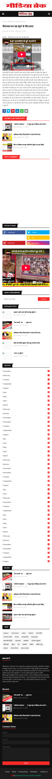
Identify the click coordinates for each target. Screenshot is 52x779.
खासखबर (26, 641)
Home (4, 22)
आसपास (31, 633)
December (26, 371)
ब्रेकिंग (31, 644)
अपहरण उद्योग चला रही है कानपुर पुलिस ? (25, 312)
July (26, 439)
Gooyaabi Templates (34, 776)
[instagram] (38, 243)
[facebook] (13, 232)
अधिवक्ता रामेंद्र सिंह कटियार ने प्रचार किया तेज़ (27, 134)
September (26, 384)
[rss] (38, 238)
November (26, 422)
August (26, 388)
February (26, 375)
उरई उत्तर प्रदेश (8, 637)
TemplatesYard (21, 776)
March (26, 405)
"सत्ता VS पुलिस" (18, 353)
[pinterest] (13, 243)
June (26, 392)
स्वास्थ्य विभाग (14, 648)
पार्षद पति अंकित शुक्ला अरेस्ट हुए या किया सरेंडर (27, 343)
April (26, 401)
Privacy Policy (23, 772)
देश (18, 644)
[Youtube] (13, 238)
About (14, 772)
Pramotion (15, 633)
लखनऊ (6, 648)
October (26, 380)
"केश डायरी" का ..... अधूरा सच (22, 322)
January (26, 413)
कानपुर (17, 637)
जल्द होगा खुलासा (35, 641)
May (26, 396)
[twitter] (38, 232)
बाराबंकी (24, 644)
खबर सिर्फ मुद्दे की (8, 641)
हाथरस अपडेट (25, 648)
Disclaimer (33, 772)
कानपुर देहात (25, 637)
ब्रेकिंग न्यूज (39, 644)
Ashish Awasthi (9, 31)
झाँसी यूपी (6, 644)
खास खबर (18, 641)
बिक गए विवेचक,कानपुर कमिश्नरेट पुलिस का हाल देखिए (29, 145)
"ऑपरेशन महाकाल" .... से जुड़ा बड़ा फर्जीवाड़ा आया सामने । (30, 124)
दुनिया (13, 644)
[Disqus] (26, 189)
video (24, 633)
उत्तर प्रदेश (39, 633)
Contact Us (43, 772)
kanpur (6, 633)
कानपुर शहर (34, 637)
